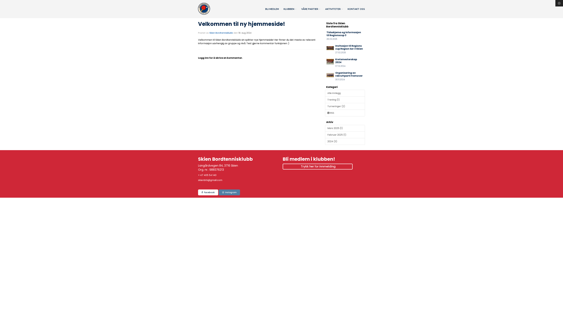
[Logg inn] (559, 3)
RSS (331, 113)
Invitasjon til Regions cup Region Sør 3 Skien (349, 47)
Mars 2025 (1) (335, 128)
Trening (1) (333, 99)
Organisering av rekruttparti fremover (349, 74)
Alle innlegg (334, 93)
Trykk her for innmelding (318, 166)
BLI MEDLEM (272, 9)
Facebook (209, 192)
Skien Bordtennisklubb (221, 32)
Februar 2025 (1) (336, 134)
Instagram (230, 192)
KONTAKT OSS (356, 9)
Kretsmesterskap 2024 (346, 61)
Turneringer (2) (336, 106)
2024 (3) (332, 141)
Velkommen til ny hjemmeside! (241, 24)
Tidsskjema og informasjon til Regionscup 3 (344, 34)
